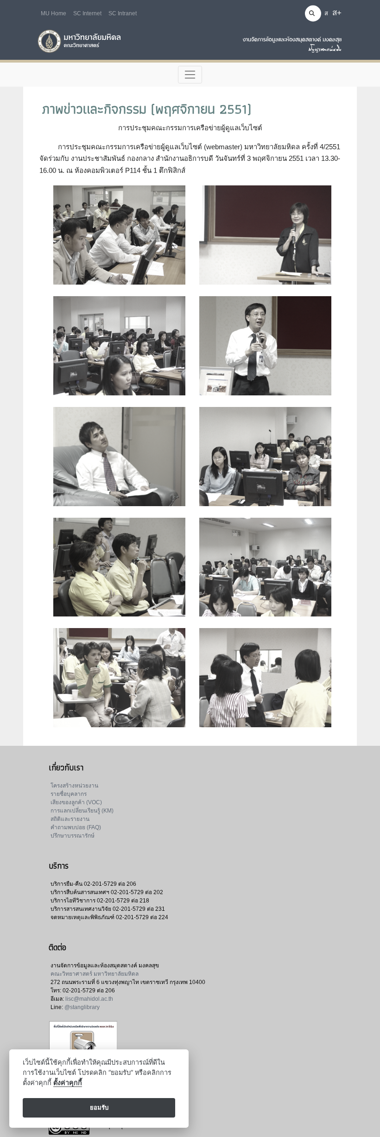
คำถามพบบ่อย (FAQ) (76, 827)
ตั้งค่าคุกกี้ (67, 1082)
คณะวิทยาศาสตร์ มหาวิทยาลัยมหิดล (95, 974)
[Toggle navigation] (190, 74)
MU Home (53, 13)
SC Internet (87, 13)
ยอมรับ (99, 1107)
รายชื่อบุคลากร (69, 794)
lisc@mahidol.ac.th (89, 999)
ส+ (337, 12)
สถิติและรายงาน (70, 819)
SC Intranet (122, 13)
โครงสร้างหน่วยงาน (74, 785)
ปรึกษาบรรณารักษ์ (73, 835)
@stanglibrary (82, 1007)
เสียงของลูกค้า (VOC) (76, 802)
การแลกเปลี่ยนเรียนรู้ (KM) (82, 810)
